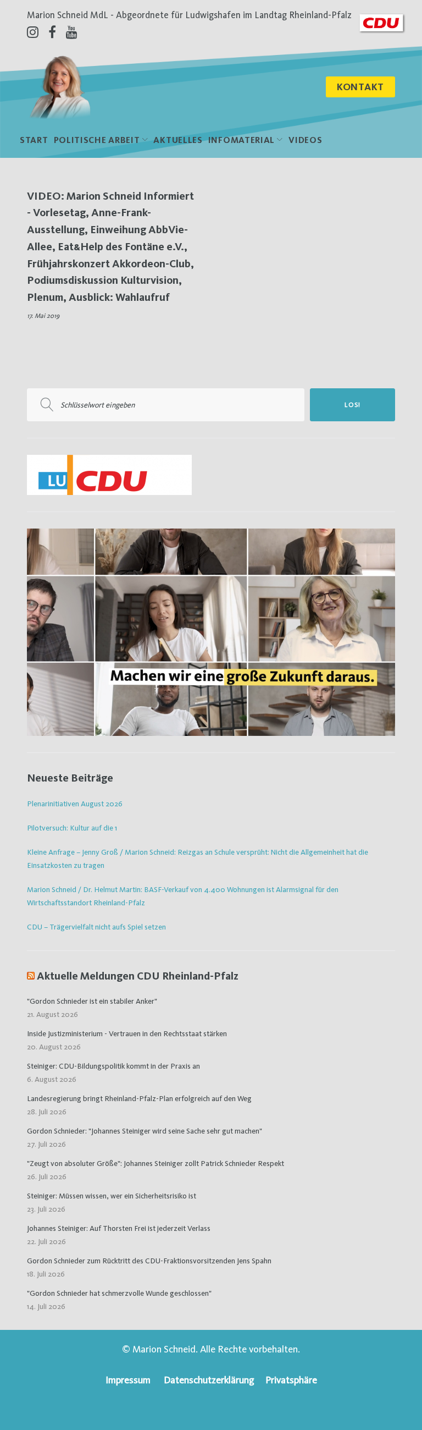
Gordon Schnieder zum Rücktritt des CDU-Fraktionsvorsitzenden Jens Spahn (149, 1260)
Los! (352, 405)
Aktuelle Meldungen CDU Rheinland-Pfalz (137, 975)
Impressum (128, 1379)
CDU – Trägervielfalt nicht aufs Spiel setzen (96, 926)
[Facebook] (52, 32)
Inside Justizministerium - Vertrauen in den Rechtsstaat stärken (127, 1033)
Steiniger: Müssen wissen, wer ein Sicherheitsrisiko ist (111, 1195)
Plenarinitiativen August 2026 (75, 803)
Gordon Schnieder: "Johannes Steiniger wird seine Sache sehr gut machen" (144, 1130)
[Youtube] (71, 32)
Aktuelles (177, 140)
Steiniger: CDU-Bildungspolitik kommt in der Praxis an (113, 1066)
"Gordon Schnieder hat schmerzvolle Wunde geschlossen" (119, 1293)
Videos (305, 140)
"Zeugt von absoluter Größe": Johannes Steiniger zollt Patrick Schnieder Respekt (155, 1163)
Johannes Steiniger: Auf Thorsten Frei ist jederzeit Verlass (118, 1228)
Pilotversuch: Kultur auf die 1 (72, 827)
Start (34, 140)
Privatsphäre (291, 1379)
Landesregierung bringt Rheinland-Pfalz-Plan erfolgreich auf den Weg (139, 1098)
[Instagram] (32, 32)
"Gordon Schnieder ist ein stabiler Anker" (92, 1001)
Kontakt (360, 86)
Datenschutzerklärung (209, 1379)
